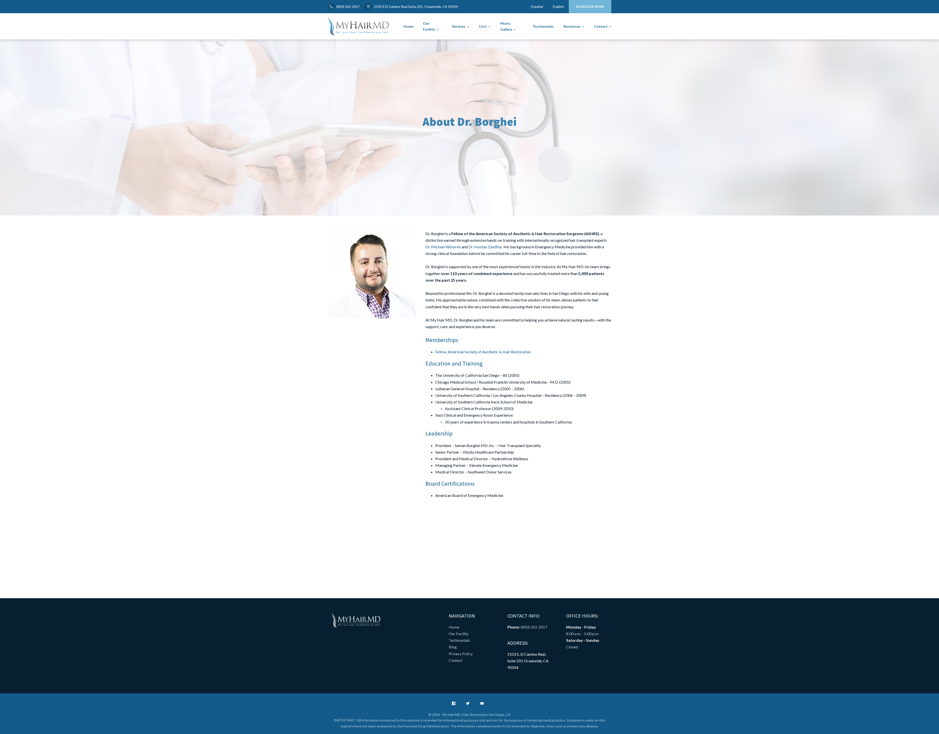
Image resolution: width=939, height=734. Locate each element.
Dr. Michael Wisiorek (443, 246)
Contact (601, 26)
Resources (572, 26)
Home (408, 26)
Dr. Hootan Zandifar (485, 246)
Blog (453, 646)
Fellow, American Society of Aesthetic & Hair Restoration (483, 351)
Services (458, 26)
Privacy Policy (461, 653)
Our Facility (429, 26)
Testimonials (543, 26)
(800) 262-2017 (348, 6)
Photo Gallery (506, 26)
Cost (483, 26)
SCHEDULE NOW (590, 6)
